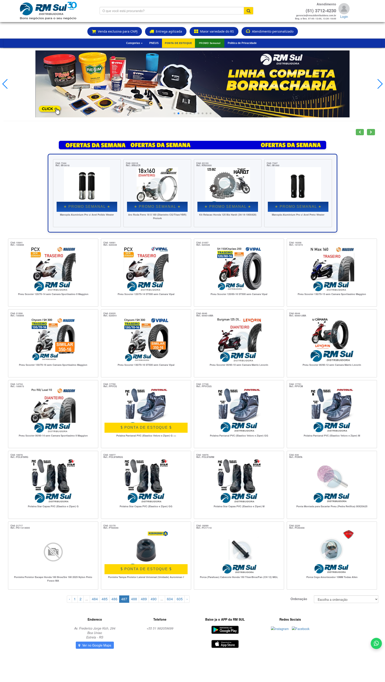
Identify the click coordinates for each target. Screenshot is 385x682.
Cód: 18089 (202, 525)
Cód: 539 (294, 454)
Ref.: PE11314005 (20, 527)
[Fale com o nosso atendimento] (376, 644)
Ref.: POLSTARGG (113, 457)
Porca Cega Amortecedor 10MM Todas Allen (332, 577)
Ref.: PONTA (295, 457)
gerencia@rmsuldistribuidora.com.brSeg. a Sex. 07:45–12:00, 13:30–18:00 (315, 17)
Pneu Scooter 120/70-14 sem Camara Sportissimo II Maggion (53, 294)
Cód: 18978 (16, 454)
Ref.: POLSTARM (205, 457)
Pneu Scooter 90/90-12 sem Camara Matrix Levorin (332, 364)
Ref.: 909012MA (297, 315)
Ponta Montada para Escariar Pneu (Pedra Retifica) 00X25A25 (331, 506)
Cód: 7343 (60, 163)
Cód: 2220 (294, 525)
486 (114, 598)
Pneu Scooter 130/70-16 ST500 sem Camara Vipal (146, 364)
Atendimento (326, 4)
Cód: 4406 (131, 163)
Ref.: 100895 (17, 315)
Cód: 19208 (295, 242)
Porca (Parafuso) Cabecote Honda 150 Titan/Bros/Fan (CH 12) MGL (239, 577)
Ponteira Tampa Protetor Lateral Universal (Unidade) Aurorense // (146, 577)
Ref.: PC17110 (204, 527)
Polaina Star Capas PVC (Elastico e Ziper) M (239, 506)
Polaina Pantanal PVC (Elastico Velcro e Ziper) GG (239, 435)
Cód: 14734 (16, 384)
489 (144, 598)
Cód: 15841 (16, 242)
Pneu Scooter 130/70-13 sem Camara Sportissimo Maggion (332, 294)
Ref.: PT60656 (111, 527)
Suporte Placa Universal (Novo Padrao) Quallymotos (227, 216)
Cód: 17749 (202, 384)
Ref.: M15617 (62, 165)
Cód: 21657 (202, 242)
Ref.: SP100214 (204, 165)
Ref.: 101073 (296, 244)
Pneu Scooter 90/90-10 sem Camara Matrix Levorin (239, 364)
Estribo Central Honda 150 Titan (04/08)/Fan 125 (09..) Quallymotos (157, 216)
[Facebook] (300, 628)
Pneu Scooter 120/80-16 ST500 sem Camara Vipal (239, 294)
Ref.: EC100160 (134, 165)
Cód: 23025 (109, 313)
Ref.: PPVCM (296, 386)
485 (105, 598)
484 (95, 598)
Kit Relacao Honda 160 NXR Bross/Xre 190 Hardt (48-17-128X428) (298, 216)
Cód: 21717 (16, 525)
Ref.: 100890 (17, 244)
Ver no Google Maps (96, 645)
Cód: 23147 (273, 163)
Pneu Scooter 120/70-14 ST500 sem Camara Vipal (146, 294)
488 (134, 598)
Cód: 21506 (16, 313)
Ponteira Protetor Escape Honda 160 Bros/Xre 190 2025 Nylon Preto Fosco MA (53, 578)
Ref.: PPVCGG (204, 386)
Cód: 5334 (201, 163)
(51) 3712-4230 (321, 10)
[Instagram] (280, 628)
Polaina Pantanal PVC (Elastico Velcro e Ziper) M (332, 435)
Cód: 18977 (109, 454)
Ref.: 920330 (110, 244)
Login (344, 16)
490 (154, 598)
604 (170, 598)
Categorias (134, 43)
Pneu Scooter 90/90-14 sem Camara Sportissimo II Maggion (53, 435)
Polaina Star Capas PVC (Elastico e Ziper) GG (146, 506)
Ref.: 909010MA (204, 315)
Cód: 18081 (109, 242)
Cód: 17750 (109, 384)
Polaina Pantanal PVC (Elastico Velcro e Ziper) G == (146, 435)
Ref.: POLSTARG (19, 457)
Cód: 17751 (295, 384)
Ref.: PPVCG (110, 386)
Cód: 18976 (202, 454)
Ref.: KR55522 (274, 165)
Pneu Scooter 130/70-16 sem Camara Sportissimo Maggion (53, 364)
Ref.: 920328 (203, 244)
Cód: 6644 (294, 313)
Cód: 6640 (201, 313)
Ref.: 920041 (110, 315)
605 (180, 598)
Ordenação (299, 599)
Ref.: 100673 (17, 386)
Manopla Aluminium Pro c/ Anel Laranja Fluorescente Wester (87, 216)
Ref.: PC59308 (297, 527)
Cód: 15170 (109, 525)
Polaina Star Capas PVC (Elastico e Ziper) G (53, 506)
